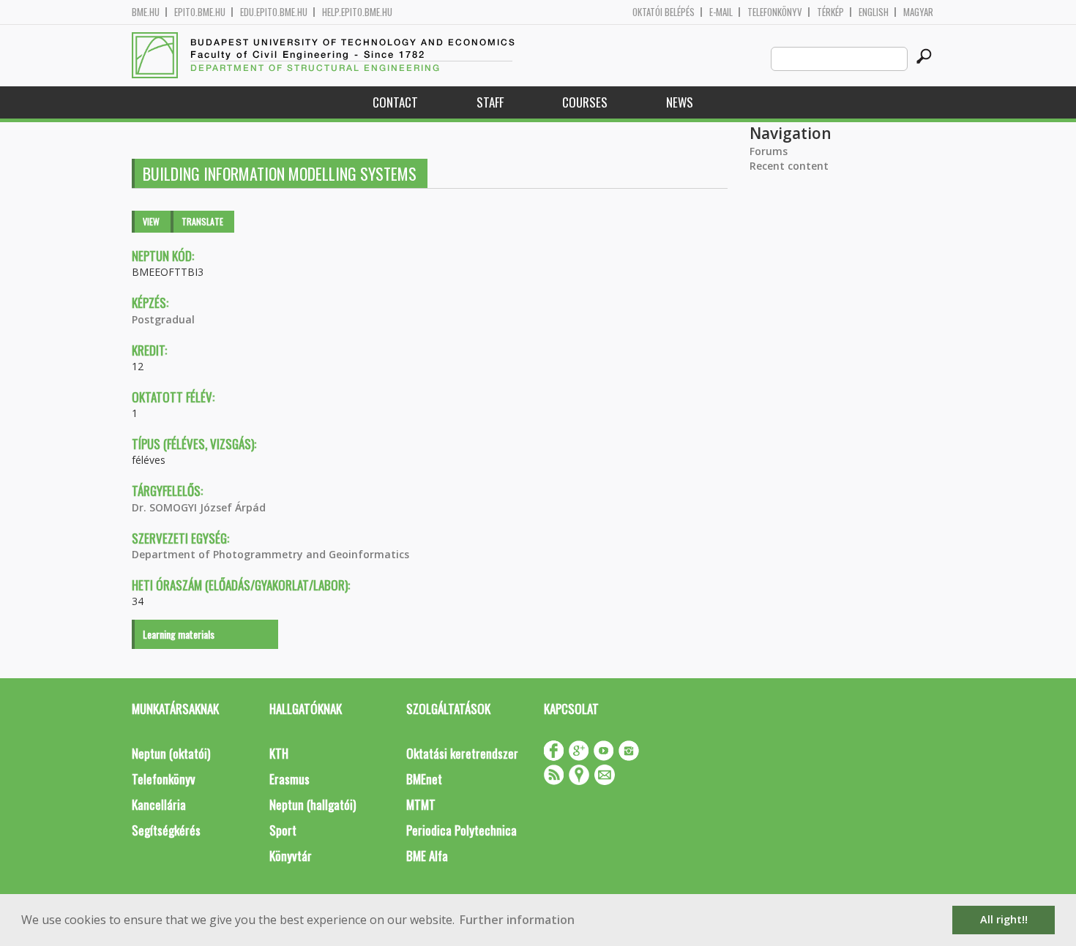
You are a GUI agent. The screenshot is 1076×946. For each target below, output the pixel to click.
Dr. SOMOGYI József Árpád (199, 507)
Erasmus (289, 779)
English (874, 12)
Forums (769, 151)
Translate (202, 221)
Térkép (830, 12)
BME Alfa (427, 855)
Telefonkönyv (774, 12)
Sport (282, 830)
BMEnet (424, 779)
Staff (490, 102)
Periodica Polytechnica (461, 830)
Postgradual (163, 319)
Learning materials (178, 634)
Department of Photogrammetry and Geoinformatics (270, 554)
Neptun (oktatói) (171, 753)
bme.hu (146, 12)
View (151, 221)
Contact (395, 102)
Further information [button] (517, 920)
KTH (278, 753)
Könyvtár (290, 855)
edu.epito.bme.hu (273, 12)
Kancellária (159, 804)
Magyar (918, 12)
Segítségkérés (166, 830)
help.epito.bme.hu (357, 12)
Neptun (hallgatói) (312, 804)
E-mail (721, 12)
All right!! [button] (1004, 919)
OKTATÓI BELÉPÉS (663, 12)
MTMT (421, 804)
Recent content (789, 166)
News (679, 102)
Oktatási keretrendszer (462, 753)
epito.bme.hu (199, 12)
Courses (585, 102)
